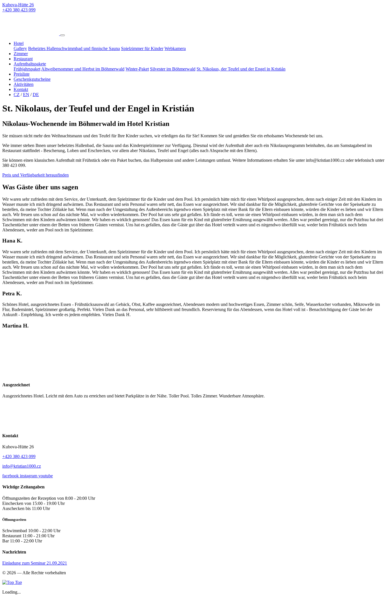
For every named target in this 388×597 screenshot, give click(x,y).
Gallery (20, 48)
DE (36, 94)
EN (26, 94)
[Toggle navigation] (62, 35)
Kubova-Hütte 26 (18, 4)
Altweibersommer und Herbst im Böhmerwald (82, 69)
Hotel (19, 43)
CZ (17, 94)
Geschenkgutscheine (32, 79)
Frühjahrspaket (27, 69)
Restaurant (23, 58)
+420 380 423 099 (19, 9)
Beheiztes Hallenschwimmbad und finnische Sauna (74, 48)
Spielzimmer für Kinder (142, 48)
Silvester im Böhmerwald (172, 69)
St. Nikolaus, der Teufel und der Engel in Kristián (241, 69)
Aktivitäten (24, 84)
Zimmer (21, 53)
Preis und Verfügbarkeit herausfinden (35, 175)
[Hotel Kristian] (31, 33)
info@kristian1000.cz (21, 466)
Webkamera (175, 48)
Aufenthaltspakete (30, 63)
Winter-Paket (137, 69)
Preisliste (22, 74)
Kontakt (21, 89)
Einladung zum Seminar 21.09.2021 (34, 563)
